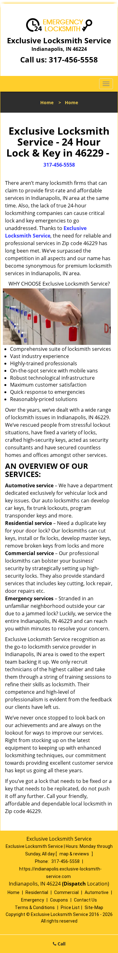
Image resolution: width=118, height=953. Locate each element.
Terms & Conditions (35, 907)
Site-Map (94, 907)
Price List (70, 907)
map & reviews (74, 853)
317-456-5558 (73, 59)
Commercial (66, 892)
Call (60, 944)
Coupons (59, 899)
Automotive (97, 892)
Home (46, 102)
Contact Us (85, 899)
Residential (36, 892)
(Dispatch (74, 883)
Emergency (32, 899)
